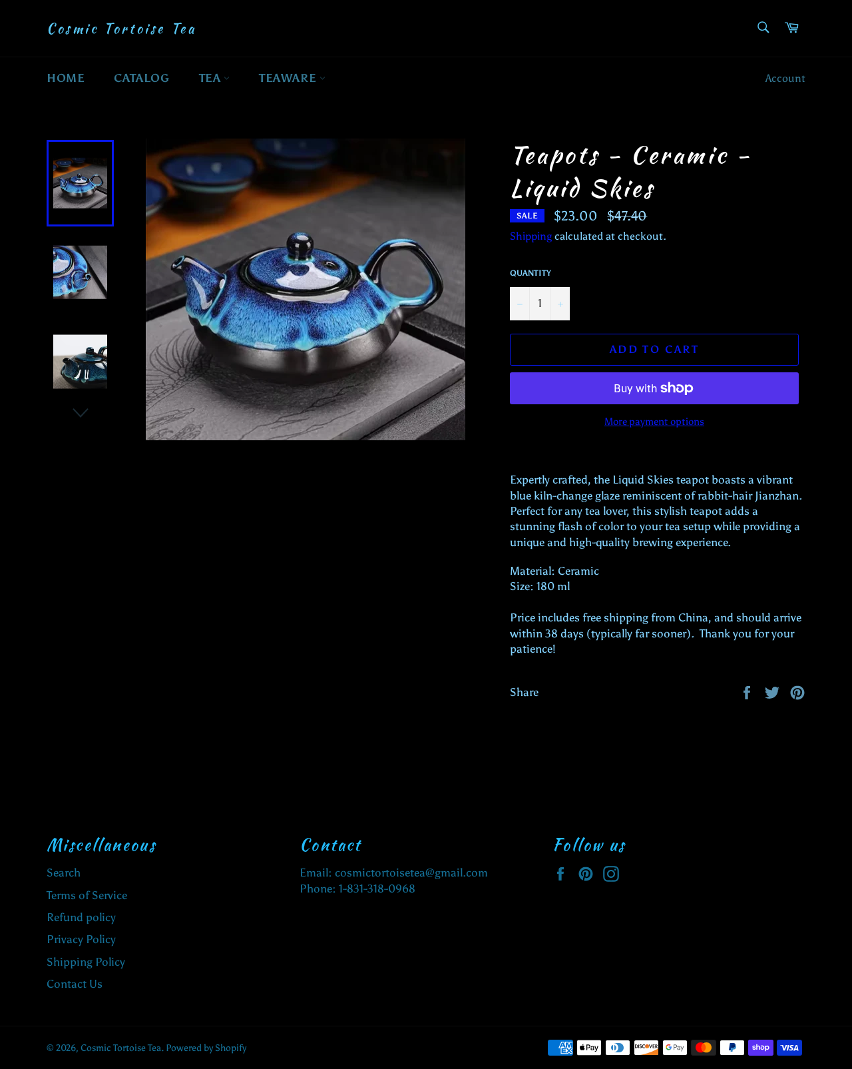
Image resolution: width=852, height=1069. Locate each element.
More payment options (654, 422)
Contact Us (75, 983)
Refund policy (81, 917)
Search (64, 872)
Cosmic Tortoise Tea (121, 28)
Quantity (530, 273)
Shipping (531, 236)
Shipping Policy (86, 961)
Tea (211, 78)
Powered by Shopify (206, 1048)
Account (785, 78)
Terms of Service (87, 895)
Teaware (289, 78)
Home (66, 78)
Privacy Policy (81, 939)
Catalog (141, 78)
